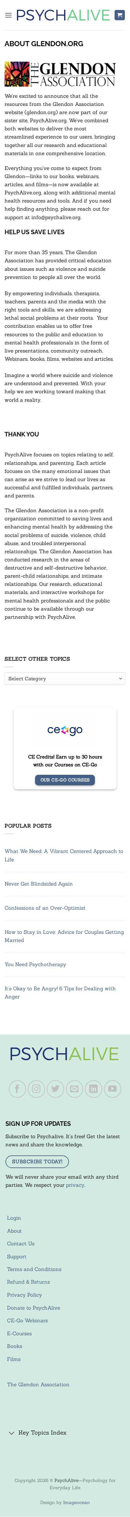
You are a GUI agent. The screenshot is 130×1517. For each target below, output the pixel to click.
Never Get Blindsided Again (39, 883)
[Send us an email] (74, 1089)
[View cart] (120, 15)
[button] (8, 15)
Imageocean (76, 1502)
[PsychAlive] (63, 15)
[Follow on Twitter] (55, 1089)
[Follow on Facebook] (17, 1089)
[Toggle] (11, 1433)
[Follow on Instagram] (36, 1089)
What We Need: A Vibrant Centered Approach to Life (64, 855)
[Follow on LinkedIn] (93, 1089)
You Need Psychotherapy (35, 964)
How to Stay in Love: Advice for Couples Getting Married (64, 936)
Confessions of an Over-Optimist (45, 908)
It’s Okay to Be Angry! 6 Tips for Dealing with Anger (60, 992)
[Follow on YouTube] (113, 1089)
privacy (75, 1185)
